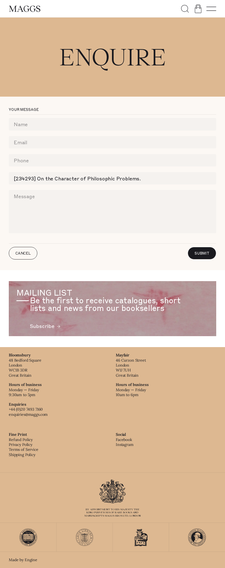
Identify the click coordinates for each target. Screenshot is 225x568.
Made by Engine (23, 559)
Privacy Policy (20, 444)
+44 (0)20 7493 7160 (26, 409)
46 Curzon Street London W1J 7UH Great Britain (131, 368)
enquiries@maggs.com (28, 414)
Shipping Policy (22, 454)
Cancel (23, 253)
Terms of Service (23, 449)
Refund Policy (21, 439)
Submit (202, 253)
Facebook (124, 439)
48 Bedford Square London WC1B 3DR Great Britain (25, 368)
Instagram (125, 444)
